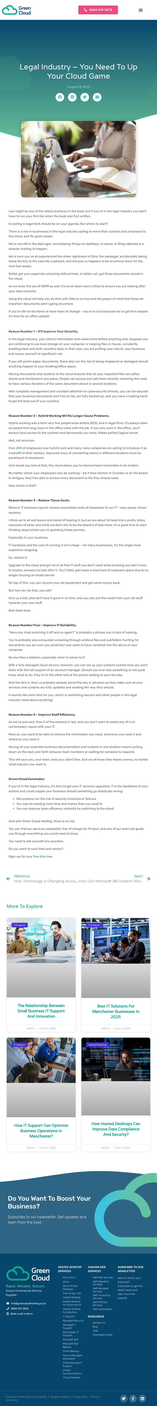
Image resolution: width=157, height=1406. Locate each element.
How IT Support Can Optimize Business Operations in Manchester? (41, 1131)
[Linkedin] (142, 1398)
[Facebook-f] (133, 1398)
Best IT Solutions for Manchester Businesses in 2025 (115, 1011)
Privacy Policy (80, 1397)
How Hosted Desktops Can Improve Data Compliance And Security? (116, 1129)
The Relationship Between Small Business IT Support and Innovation (41, 1011)
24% (19, 448)
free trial (39, 856)
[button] (141, 10)
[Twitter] (124, 1398)
